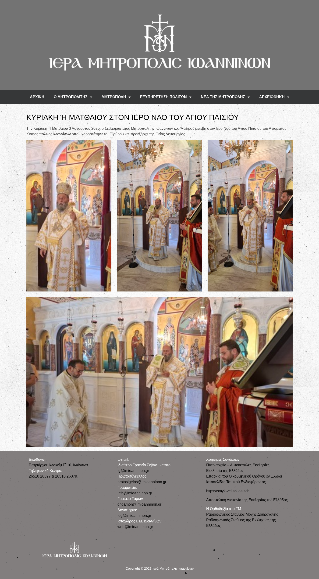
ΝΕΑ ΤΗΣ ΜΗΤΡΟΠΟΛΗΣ (223, 97)
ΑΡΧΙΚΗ (37, 97)
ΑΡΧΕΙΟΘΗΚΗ (272, 97)
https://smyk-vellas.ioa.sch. (228, 491)
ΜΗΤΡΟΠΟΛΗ (114, 97)
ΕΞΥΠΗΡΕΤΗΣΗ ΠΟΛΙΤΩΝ (163, 97)
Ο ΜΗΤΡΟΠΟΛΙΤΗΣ (71, 97)
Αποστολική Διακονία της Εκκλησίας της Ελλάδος (247, 500)
